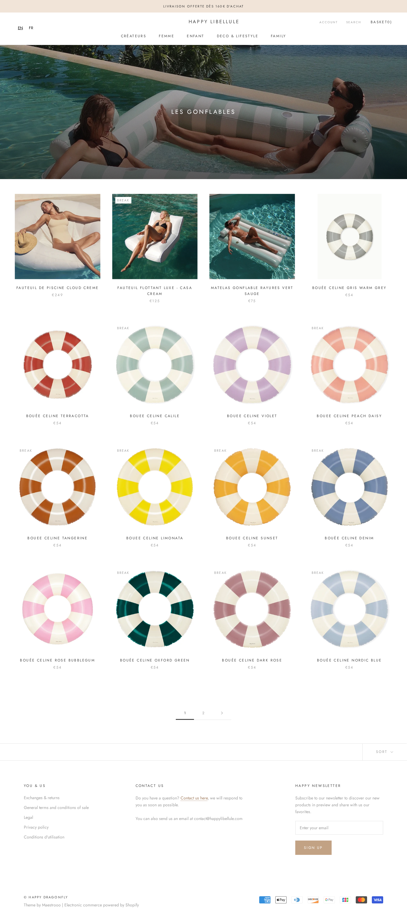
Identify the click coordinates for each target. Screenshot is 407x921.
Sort (382, 751)
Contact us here (194, 798)
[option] (31, 27)
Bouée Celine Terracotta (57, 416)
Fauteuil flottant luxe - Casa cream (154, 290)
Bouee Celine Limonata (154, 538)
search (353, 22)
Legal (28, 817)
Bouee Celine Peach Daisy (349, 416)
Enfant (195, 36)
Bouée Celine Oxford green (155, 660)
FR (31, 28)
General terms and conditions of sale (56, 807)
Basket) (381, 22)
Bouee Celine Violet (252, 416)
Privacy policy (36, 827)
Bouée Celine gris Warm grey (349, 288)
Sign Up (313, 847)
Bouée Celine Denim (349, 538)
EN (20, 28)
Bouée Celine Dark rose (252, 660)
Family (278, 36)
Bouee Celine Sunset (252, 538)
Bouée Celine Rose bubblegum (57, 660)
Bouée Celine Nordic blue (349, 660)
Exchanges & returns (42, 798)
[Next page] (222, 713)
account (328, 22)
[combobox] (20, 27)
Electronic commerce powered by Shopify (101, 905)
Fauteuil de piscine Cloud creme (57, 288)
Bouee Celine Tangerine (57, 538)
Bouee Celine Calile (155, 416)
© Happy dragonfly (46, 897)
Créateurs (134, 36)
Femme (166, 36)
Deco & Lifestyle (237, 36)
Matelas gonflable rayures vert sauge (252, 290)
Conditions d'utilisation (44, 837)
